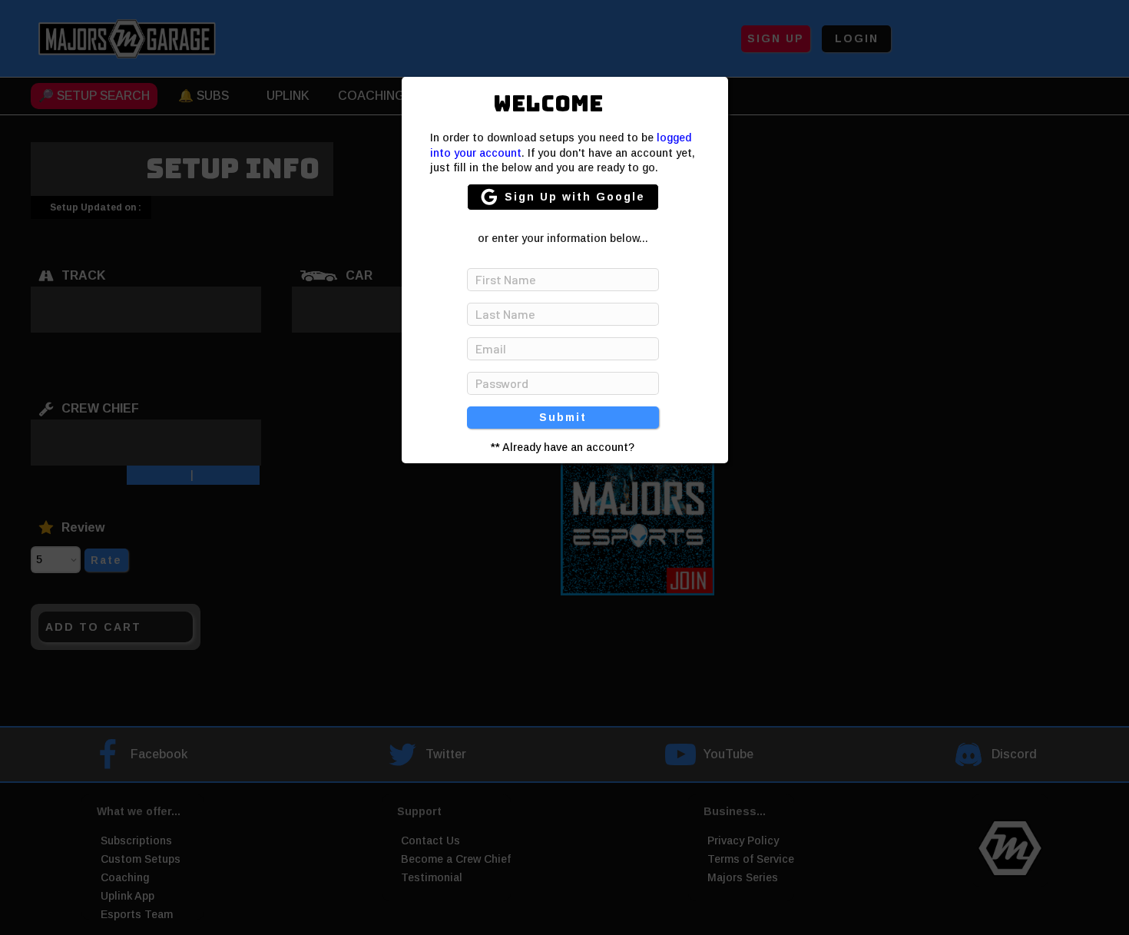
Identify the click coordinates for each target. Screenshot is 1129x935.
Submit (563, 417)
